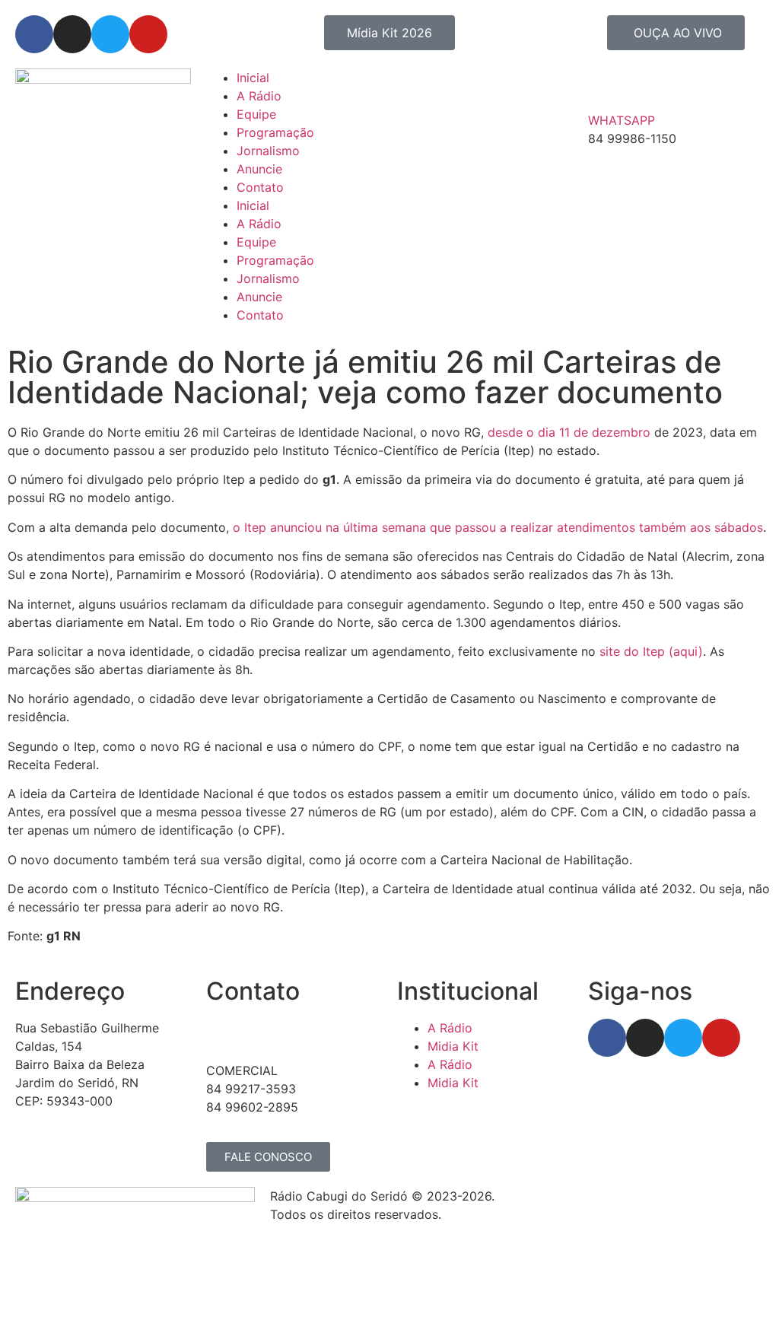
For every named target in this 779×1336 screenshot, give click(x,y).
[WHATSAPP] (607, 87)
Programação (275, 132)
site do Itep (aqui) (651, 651)
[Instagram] (72, 34)
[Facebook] (34, 34)
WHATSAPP (621, 120)
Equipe (256, 114)
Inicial (253, 77)
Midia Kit (453, 1046)
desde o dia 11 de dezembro (569, 432)
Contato (260, 187)
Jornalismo (268, 150)
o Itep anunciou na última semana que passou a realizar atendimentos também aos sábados (498, 527)
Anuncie (259, 169)
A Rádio (259, 95)
